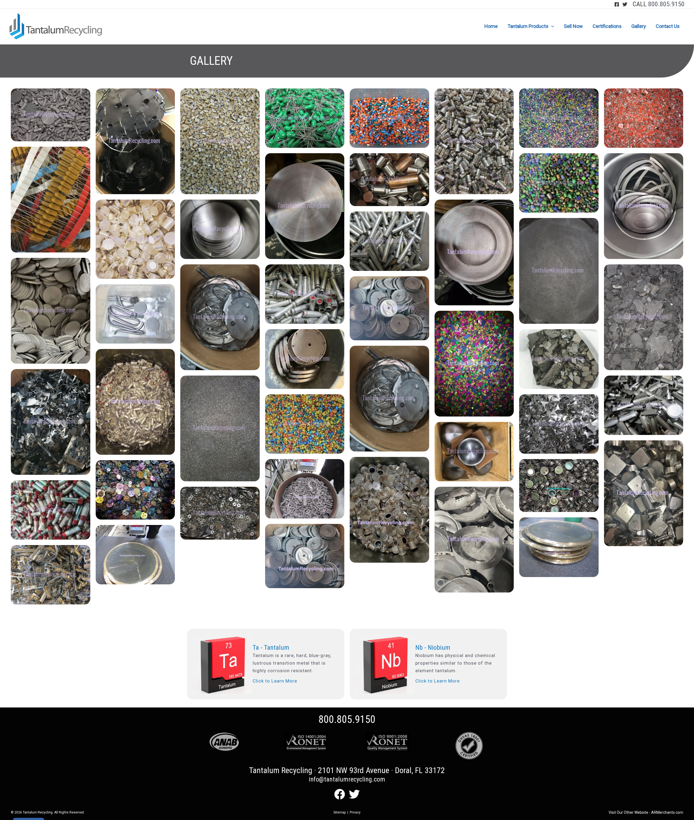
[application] (551, 26)
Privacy (355, 812)
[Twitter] (624, 4)
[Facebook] (616, 4)
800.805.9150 (666, 4)
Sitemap (339, 812)
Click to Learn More (275, 681)
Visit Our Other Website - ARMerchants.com (646, 812)
